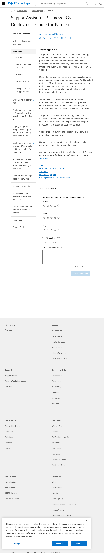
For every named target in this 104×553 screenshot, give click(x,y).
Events (55, 493)
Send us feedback (52, 247)
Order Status (57, 336)
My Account (57, 331)
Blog (54, 482)
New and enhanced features (23, 66)
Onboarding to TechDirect (22, 101)
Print (45, 38)
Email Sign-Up (57, 499)
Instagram (56, 398)
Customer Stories (59, 465)
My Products (57, 348)
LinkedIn (55, 392)
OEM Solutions (11, 493)
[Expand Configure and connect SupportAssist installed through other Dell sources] (34, 143)
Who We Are (57, 426)
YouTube (55, 404)
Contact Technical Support (16, 381)
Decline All (60, 544)
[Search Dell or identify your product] (86, 4)
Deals (7, 448)
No (56, 242)
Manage (17, 544)
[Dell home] (12, 11)
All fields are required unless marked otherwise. (64, 197)
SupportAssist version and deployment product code (22, 196)
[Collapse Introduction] (34, 51)
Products (9, 432)
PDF (56, 38)
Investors (56, 443)
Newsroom (56, 448)
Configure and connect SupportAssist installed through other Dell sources (22, 147)
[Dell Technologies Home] (20, 3)
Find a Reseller (11, 487)
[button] (94, 3)
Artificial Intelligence (13, 426)
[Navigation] (4, 3)
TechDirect (44, 158)
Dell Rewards (57, 487)
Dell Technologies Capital (62, 437)
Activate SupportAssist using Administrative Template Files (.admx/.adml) (22, 164)
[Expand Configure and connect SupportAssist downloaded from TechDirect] (34, 110)
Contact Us (56, 381)
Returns (8, 387)
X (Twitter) (56, 387)
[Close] (87, 520)
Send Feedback (80, 274)
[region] (66, 105)
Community (57, 376)
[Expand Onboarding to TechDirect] (34, 99)
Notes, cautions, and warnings (22, 42)
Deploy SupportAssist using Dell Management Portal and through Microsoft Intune (22, 131)
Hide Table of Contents (53, 34)
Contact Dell (18, 227)
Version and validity (21, 186)
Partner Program (12, 499)
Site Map (8, 330)
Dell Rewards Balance (61, 359)
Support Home (22, 11)
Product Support (37, 11)
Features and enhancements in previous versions (22, 210)
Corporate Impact (59, 460)
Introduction (17, 51)
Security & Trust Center (61, 515)
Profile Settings (58, 342)
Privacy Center (58, 510)
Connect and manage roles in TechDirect (22, 177)
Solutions (9, 437)
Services (8, 443)
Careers (55, 432)
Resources (17, 220)
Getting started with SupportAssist (23, 90)
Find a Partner (10, 482)
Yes (48, 242)
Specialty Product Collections (64, 504)
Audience (19, 74)
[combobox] (62, 4)
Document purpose (23, 81)
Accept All (78, 544)
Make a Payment (59, 353)
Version (18, 57)
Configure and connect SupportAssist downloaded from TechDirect (22, 114)
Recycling (56, 454)
